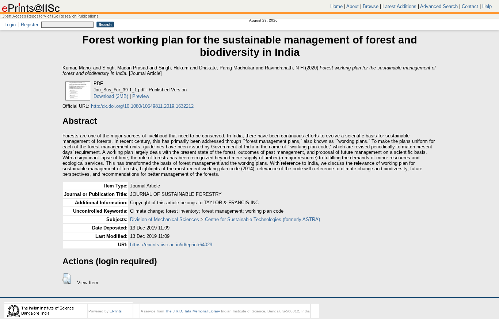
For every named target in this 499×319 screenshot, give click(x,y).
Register (29, 24)
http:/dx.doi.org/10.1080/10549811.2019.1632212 (142, 106)
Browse (370, 6)
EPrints (116, 311)
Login (10, 24)
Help (487, 6)
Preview (140, 96)
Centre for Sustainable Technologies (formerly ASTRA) (262, 219)
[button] (66, 278)
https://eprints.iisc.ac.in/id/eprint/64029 (171, 244)
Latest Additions (399, 6)
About (352, 6)
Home (336, 6)
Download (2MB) (111, 96)
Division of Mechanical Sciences (164, 219)
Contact (470, 6)
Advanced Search (439, 6)
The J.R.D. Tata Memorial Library (192, 311)
